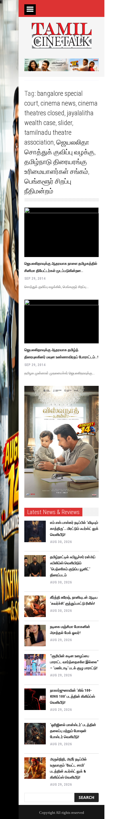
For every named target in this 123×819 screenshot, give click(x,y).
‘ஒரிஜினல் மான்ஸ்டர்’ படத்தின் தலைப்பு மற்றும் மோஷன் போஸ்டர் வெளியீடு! (73, 731)
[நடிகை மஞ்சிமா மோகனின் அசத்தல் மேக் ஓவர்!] (35, 635)
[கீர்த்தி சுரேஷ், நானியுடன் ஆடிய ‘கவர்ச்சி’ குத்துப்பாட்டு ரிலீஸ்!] (35, 606)
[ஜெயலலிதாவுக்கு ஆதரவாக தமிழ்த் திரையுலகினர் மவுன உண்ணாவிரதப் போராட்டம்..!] (61, 321)
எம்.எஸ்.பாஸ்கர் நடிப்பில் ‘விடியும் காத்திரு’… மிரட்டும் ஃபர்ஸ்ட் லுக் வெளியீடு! (74, 528)
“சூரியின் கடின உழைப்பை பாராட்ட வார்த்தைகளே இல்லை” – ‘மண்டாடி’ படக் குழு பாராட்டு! (74, 662)
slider (65, 123)
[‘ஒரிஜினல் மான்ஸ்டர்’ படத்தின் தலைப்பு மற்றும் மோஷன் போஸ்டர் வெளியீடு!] (35, 733)
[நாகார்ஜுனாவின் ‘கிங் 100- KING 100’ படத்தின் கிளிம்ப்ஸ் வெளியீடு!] (35, 699)
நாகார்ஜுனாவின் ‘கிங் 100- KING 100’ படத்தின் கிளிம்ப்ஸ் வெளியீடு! (72, 696)
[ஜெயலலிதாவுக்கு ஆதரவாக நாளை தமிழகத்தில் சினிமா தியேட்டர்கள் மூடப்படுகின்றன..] (61, 232)
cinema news (58, 103)
